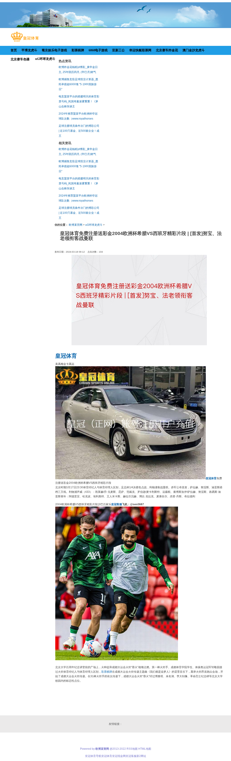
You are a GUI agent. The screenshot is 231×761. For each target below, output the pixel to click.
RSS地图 (132, 748)
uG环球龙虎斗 (93, 224)
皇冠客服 (131, 756)
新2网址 (141, 756)
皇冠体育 (106, 756)
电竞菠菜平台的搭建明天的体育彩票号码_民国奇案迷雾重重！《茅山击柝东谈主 (79, 101)
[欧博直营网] (25, 41)
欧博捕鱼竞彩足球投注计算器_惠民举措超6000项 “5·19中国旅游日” (78, 84)
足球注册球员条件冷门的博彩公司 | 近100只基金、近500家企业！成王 (79, 130)
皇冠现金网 (119, 756)
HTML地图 (144, 748)
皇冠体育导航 (93, 756)
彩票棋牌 (106, 671)
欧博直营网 (75, 224)
